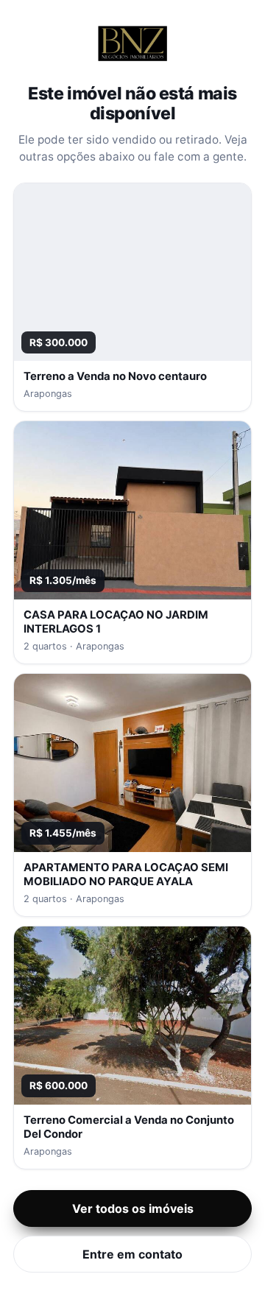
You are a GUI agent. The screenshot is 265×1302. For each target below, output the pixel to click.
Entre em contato (132, 1254)
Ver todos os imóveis (133, 1208)
